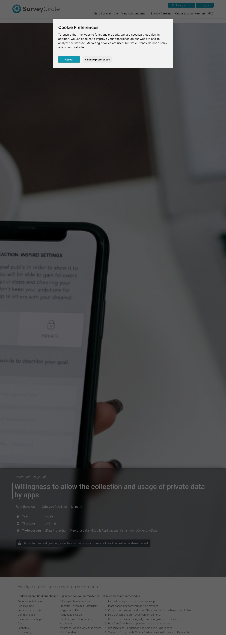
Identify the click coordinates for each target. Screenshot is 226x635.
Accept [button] (69, 59)
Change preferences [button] (97, 59)
